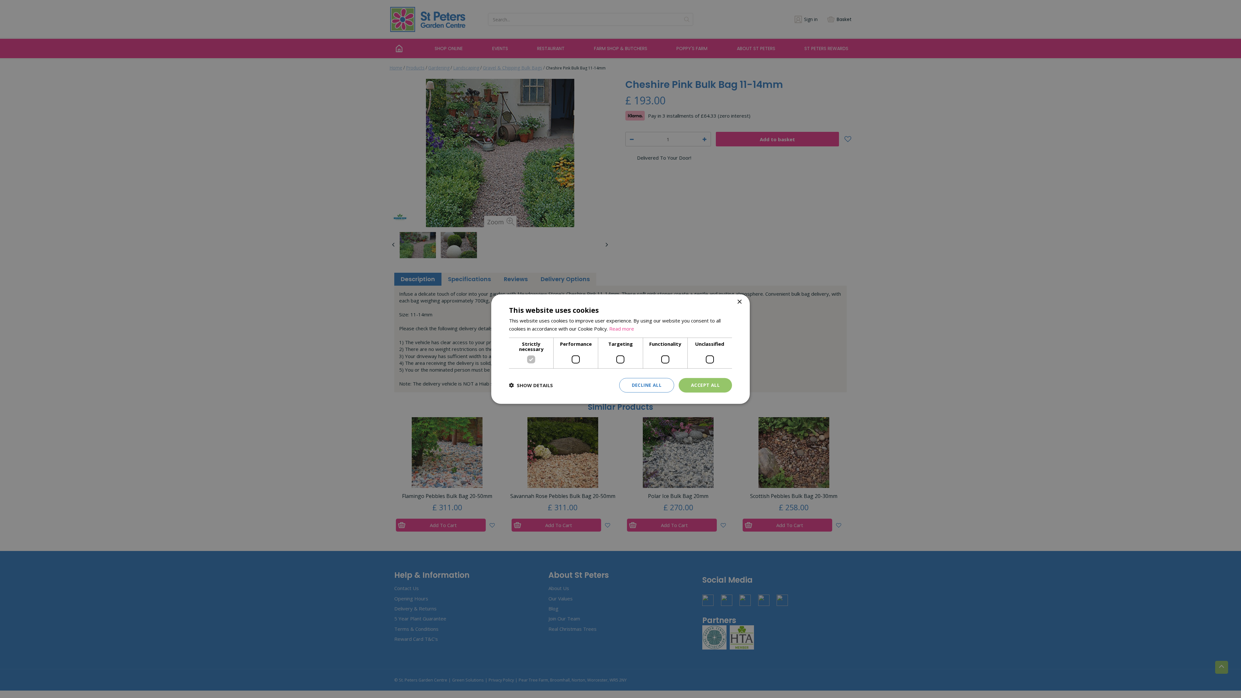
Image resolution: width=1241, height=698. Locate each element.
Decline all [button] (647, 385)
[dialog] (620, 349)
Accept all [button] (705, 385)
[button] (531, 385)
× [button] (739, 302)
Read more (621, 328)
